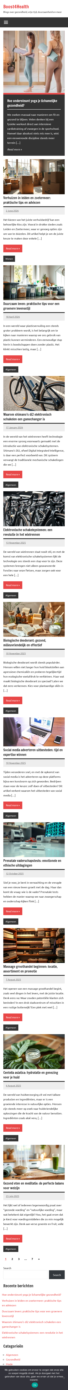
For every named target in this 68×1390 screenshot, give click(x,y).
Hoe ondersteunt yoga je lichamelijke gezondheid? (32, 103)
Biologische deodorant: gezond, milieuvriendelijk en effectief (24, 642)
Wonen (9, 258)
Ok (34, 1385)
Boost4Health (16, 6)
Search (7, 1268)
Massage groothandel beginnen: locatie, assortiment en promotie (30, 969)
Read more (13, 149)
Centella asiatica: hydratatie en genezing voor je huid (30, 1075)
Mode (9, 1364)
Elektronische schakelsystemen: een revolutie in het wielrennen (27, 532)
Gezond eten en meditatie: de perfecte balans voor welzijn (33, 1185)
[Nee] (64, 1377)
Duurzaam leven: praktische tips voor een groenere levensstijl (31, 306)
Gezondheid (13, 1359)
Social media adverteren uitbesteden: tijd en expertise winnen (33, 752)
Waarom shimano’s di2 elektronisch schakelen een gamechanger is (27, 417)
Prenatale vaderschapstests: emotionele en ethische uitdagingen (32, 863)
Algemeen (10, 369)
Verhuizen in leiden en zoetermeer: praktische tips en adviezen (27, 200)
